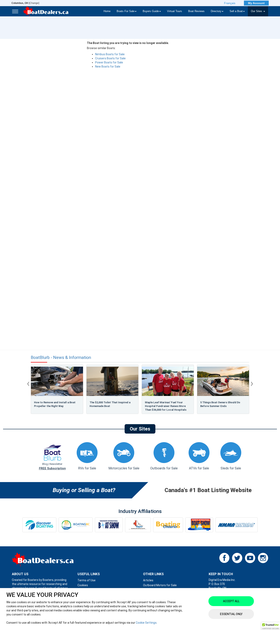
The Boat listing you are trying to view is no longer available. (128, 43)
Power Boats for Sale (109, 62)
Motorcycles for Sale (123, 468)
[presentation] (28, 383)
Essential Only (231, 614)
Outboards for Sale (164, 468)
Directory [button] (216, 11)
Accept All (231, 601)
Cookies (82, 585)
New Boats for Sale (107, 66)
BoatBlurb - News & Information (61, 357)
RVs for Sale (87, 468)
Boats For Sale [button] (125, 11)
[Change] (25, 3)
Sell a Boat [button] (236, 11)
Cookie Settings (146, 622)
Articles (148, 580)
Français (229, 3)
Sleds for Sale (231, 468)
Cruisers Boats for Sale (110, 58)
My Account (256, 3)
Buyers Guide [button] (151, 11)
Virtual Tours (174, 11)
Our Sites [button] (257, 11)
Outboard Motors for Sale (160, 585)
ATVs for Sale (199, 468)
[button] (270, 626)
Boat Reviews (196, 11)
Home (107, 11)
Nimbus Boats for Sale (110, 54)
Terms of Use (86, 580)
